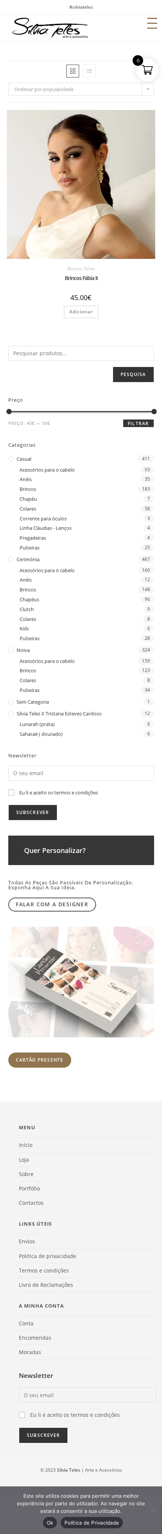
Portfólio (29, 1188)
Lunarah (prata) (37, 724)
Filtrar (138, 423)
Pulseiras (30, 547)
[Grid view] (72, 71)
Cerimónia (28, 559)
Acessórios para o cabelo (47, 469)
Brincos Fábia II (81, 278)
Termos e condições (44, 1270)
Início (25, 1145)
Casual (24, 458)
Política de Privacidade (91, 1523)
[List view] (89, 71)
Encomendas (35, 1337)
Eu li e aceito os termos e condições (58, 792)
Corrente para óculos (43, 518)
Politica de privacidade (47, 1256)
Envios (27, 1241)
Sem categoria (33, 701)
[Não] (152, 1510)
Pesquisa (133, 374)
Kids (24, 628)
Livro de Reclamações (46, 1284)
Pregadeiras (33, 537)
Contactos (31, 1202)
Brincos (74, 268)
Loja (24, 1159)
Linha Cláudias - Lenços (46, 528)
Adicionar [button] (81, 311)
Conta (26, 1323)
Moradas (30, 1352)
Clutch (27, 609)
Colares (28, 508)
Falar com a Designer (52, 904)
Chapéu (28, 498)
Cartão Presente (40, 1060)
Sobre (26, 1174)
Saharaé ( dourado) (41, 734)
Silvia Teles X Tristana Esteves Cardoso (59, 713)
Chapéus (29, 599)
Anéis (26, 479)
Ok (50, 1523)
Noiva (89, 268)
